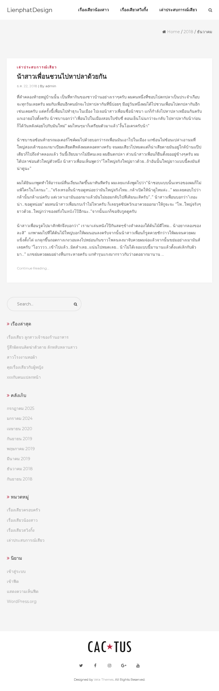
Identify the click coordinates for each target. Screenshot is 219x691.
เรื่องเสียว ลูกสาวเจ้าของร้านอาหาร (38, 337)
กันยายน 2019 (19, 438)
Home (173, 31)
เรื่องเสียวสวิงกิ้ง (21, 530)
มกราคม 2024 (20, 418)
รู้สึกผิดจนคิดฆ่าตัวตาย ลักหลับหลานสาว (42, 347)
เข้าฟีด (13, 581)
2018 (188, 31)
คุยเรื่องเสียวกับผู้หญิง (25, 367)
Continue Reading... (33, 268)
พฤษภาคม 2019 (21, 448)
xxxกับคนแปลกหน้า (24, 377)
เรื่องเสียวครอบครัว (23, 510)
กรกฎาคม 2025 (20, 408)
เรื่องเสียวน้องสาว (22, 520)
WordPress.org (21, 601)
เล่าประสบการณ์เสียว (37, 67)
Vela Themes (103, 680)
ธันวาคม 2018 (20, 468)
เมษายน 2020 (19, 428)
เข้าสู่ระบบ (16, 571)
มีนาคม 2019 (18, 458)
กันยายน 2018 (20, 479)
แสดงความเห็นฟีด (22, 591)
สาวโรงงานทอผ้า (22, 357)
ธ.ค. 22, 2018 (27, 86)
